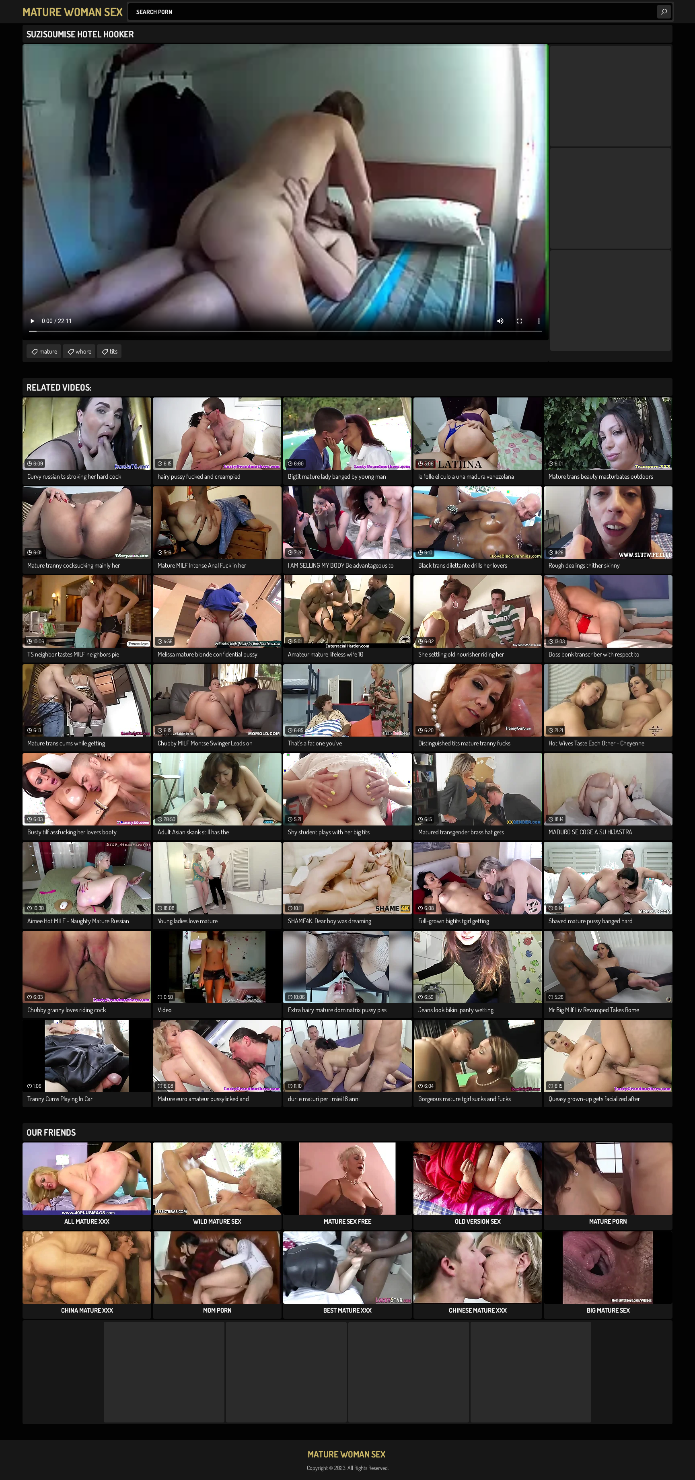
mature (48, 351)
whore (83, 351)
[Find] (664, 12)
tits (113, 351)
